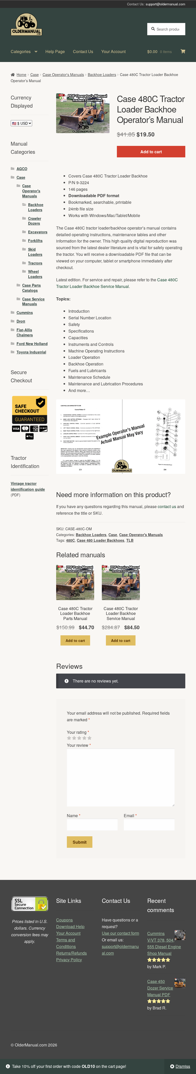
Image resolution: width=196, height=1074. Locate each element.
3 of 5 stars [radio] (79, 738)
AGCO (22, 168)
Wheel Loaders (35, 274)
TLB (129, 540)
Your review (79, 745)
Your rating (78, 732)
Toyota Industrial (31, 352)
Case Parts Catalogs (31, 288)
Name (73, 815)
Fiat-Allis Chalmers (25, 332)
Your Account (113, 51)
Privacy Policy (69, 960)
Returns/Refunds (71, 953)
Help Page (55, 51)
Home (21, 74)
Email (130, 815)
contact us (167, 506)
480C (70, 540)
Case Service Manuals (33, 301)
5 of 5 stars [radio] (89, 738)
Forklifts (35, 240)
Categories (21, 51)
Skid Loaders (35, 252)
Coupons (64, 920)
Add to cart (151, 152)
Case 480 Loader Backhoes (100, 540)
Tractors (35, 263)
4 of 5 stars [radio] (84, 738)
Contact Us (83, 51)
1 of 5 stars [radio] (69, 738)
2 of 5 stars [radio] (74, 738)
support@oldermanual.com (165, 4)
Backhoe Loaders (102, 74)
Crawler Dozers (34, 221)
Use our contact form (120, 933)
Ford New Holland (32, 343)
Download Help (70, 926)
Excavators (37, 231)
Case (34, 74)
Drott (21, 321)
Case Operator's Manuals (63, 74)
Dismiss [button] (183, 1066)
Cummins (25, 312)
